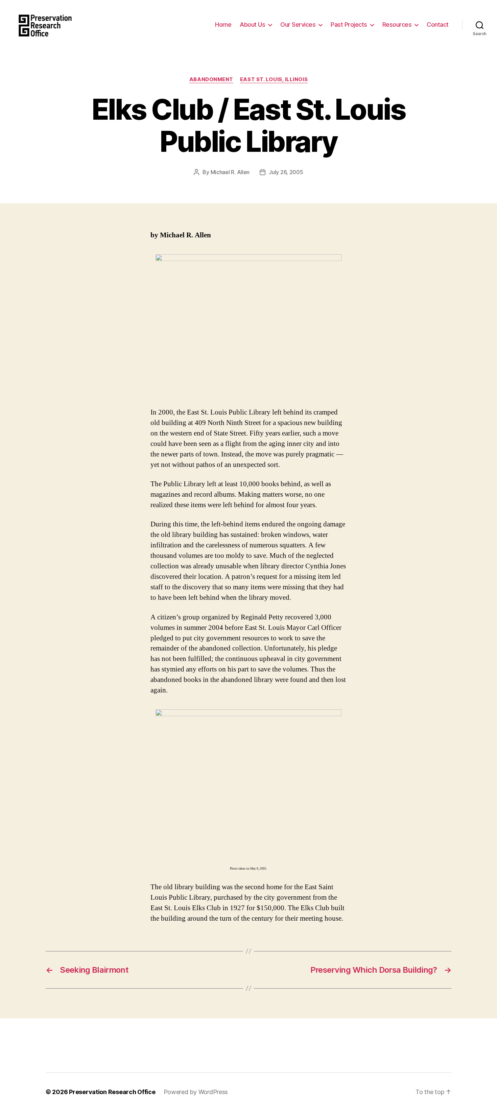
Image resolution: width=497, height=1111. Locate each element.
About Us (252, 24)
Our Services (297, 24)
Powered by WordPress (196, 1091)
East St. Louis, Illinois (274, 79)
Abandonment (211, 79)
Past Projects (349, 24)
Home (223, 24)
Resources (397, 24)
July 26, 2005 (286, 172)
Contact (438, 24)
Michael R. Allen (230, 172)
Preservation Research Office (112, 1091)
